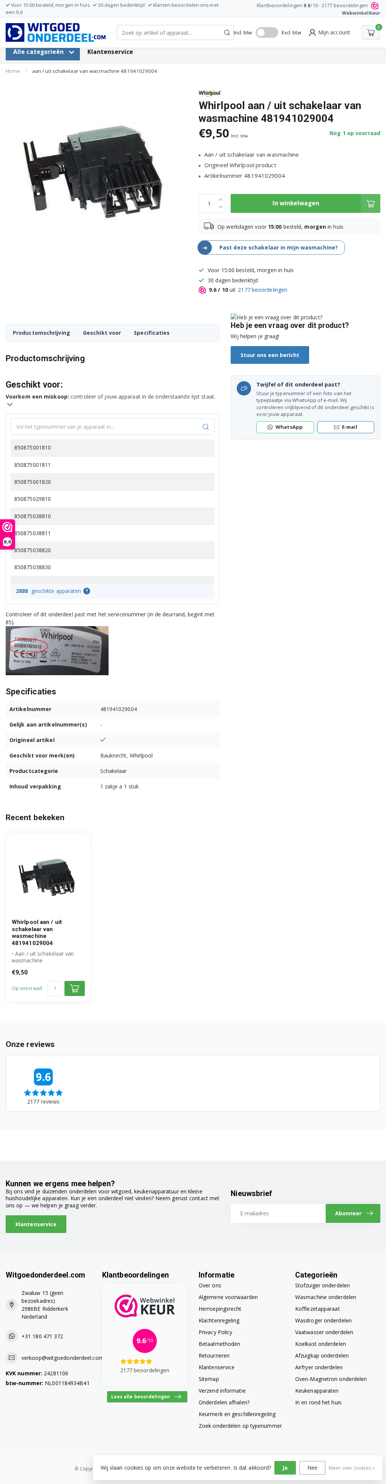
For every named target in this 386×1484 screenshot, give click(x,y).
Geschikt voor (102, 332)
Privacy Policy (215, 1332)
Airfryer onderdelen (319, 1367)
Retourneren (214, 1355)
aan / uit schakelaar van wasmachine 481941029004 (95, 71)
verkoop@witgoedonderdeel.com (62, 1357)
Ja (285, 1467)
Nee (312, 1467)
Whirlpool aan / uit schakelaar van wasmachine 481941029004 (37, 932)
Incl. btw (243, 32)
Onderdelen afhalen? (224, 1402)
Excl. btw (291, 32)
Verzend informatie (222, 1390)
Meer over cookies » (352, 1468)
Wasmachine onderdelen (325, 1297)
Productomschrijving (41, 332)
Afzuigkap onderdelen (322, 1355)
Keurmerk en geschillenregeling (237, 1414)
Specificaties (152, 332)
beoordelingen (262, 289)
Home (13, 71)
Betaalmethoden (219, 1343)
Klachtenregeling (219, 1320)
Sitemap (209, 1378)
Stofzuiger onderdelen (322, 1285)
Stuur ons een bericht (269, 355)
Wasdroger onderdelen (323, 1320)
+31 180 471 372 (42, 1336)
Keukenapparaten (317, 1390)
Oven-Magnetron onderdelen (331, 1378)
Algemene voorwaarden (228, 1297)
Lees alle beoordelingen (140, 1396)
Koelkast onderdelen (320, 1343)
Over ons (210, 1285)
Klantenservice (110, 52)
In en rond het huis (318, 1402)
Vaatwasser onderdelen (324, 1332)
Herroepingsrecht (220, 1308)
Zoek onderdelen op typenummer (240, 1425)
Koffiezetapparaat (317, 1308)
